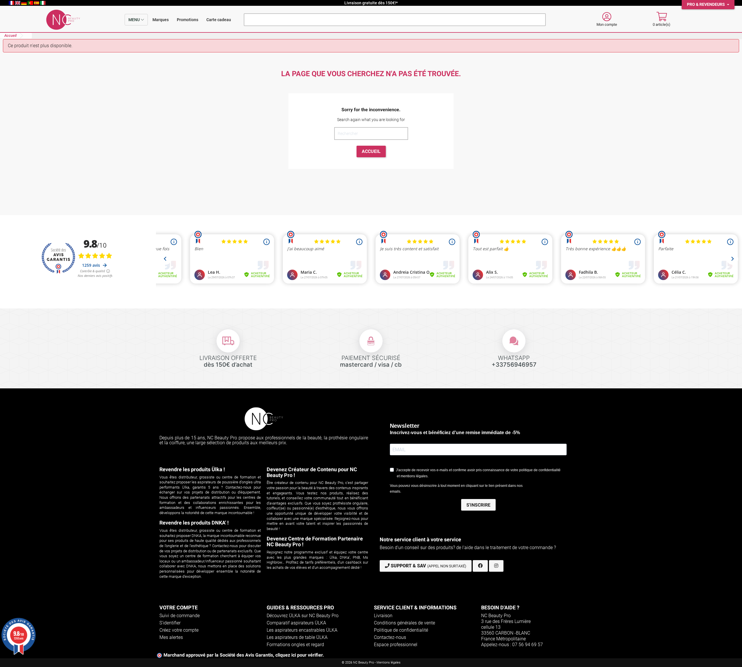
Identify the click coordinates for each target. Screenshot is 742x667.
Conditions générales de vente (404, 623)
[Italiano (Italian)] (43, 3)
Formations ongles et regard (295, 644)
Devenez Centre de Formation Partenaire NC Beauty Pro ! (315, 541)
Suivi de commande (179, 615)
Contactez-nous (390, 637)
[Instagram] (496, 566)
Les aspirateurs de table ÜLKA (297, 637)
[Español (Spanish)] (37, 3)
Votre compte (178, 607)
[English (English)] (18, 3)
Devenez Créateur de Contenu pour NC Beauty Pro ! (312, 472)
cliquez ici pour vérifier (299, 655)
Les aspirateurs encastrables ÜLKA (302, 630)
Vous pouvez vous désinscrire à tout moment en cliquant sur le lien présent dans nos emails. (456, 489)
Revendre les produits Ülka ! (192, 469)
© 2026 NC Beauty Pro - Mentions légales (371, 662)
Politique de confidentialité (401, 630)
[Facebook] (480, 566)
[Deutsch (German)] (24, 3)
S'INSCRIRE (478, 505)
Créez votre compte (179, 630)
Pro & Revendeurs (706, 4)
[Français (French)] (12, 3)
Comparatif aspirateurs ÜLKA (296, 623)
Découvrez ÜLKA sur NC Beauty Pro (303, 615)
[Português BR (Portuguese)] (31, 3)
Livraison (383, 615)
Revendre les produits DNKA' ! (194, 523)
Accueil (371, 151)
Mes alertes (171, 637)
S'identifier (170, 623)
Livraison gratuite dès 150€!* (371, 3)
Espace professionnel (395, 644)
